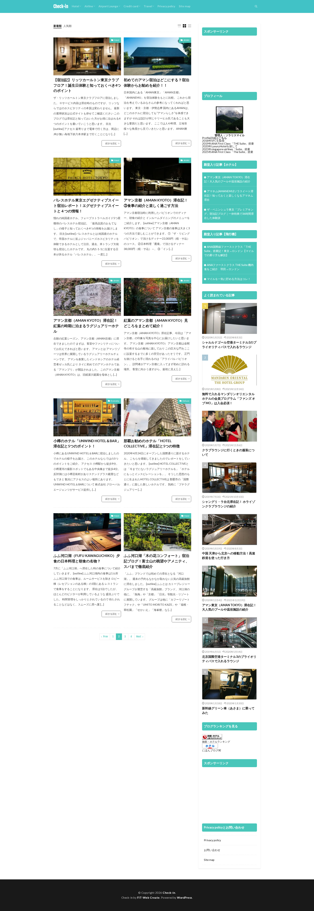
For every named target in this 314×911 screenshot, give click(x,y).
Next (138, 636)
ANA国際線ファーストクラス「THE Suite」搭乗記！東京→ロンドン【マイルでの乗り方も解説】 (229, 251)
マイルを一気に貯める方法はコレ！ (229, 278)
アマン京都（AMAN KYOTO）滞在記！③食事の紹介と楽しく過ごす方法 (156, 203)
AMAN (186, 40)
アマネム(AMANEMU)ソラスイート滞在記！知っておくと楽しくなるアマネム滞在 (228, 195)
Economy (115, 401)
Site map (184, 6)
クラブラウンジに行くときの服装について (228, 452)
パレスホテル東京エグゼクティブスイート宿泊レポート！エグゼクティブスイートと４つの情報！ (86, 205)
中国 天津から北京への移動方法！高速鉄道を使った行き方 (228, 556)
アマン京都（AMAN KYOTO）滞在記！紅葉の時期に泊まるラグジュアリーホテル (86, 325)
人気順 (67, 25)
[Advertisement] (229, 62)
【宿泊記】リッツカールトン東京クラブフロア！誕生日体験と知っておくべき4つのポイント (87, 85)
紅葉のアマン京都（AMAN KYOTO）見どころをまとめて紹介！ (156, 323)
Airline (88, 6)
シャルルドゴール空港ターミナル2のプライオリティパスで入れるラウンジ (229, 345)
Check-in (60, 6)
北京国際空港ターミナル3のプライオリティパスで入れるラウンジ (229, 659)
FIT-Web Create (148, 897)
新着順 (57, 25)
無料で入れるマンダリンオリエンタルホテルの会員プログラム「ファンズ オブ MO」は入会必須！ (228, 398)
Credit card (131, 6)
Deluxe (185, 401)
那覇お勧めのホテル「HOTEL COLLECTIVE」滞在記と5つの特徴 (152, 443)
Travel (148, 6)
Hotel (75, 6)
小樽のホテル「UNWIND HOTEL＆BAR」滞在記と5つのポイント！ (87, 443)
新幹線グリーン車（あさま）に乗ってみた (228, 710)
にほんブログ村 (211, 750)
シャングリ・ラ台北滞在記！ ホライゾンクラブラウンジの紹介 (228, 504)
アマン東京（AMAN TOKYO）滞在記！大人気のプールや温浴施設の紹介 (227, 179)
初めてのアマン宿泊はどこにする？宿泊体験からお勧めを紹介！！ (156, 82)
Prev (105, 636)
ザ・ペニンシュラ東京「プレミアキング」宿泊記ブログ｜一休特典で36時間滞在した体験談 (229, 213)
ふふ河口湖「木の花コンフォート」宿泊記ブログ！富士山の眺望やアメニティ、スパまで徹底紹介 (156, 560)
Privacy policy (166, 6)
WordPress (184, 897)
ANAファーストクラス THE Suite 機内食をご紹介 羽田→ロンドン (228, 267)
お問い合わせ (212, 850)
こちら (223, 138)
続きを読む (111, 143)
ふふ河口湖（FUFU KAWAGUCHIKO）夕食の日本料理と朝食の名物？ (86, 558)
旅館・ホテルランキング (216, 741)
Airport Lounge (108, 6)
